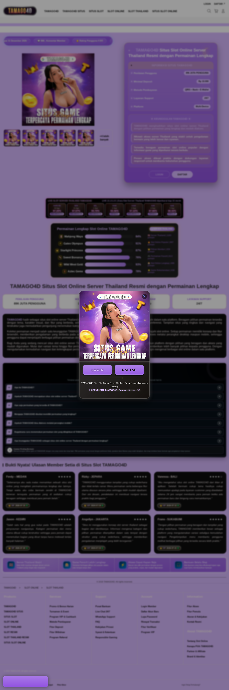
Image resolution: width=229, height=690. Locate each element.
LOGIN (98, 370)
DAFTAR (129, 370)
